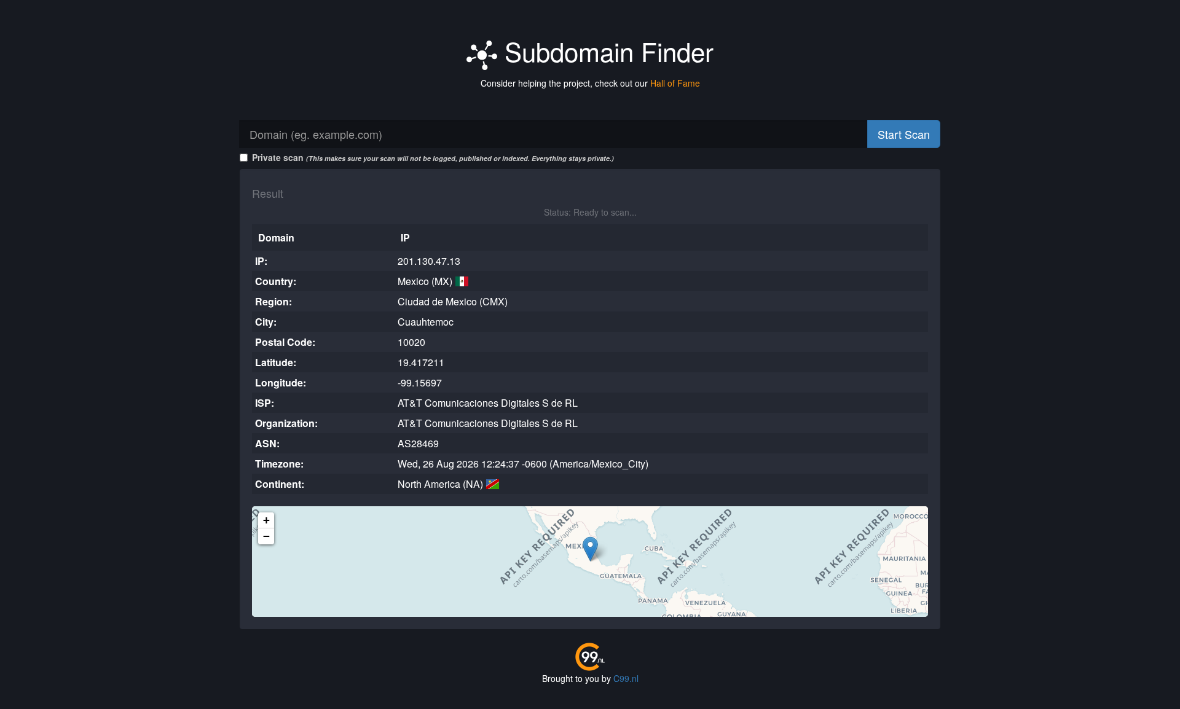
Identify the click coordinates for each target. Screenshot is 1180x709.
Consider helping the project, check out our (590, 83)
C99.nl (626, 678)
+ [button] (266, 520)
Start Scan (904, 134)
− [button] (266, 536)
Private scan (433, 157)
